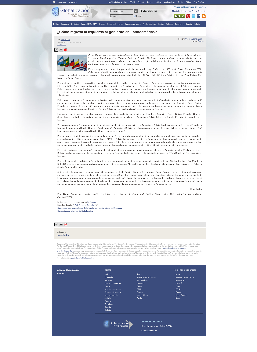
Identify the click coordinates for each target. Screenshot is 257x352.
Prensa (102, 24)
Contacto (73, 2)
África (158, 2)
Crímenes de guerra (133, 24)
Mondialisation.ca (179, 11)
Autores (61, 273)
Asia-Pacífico (199, 2)
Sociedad (75, 24)
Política (56, 24)
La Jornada (61, 45)
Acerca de (62, 2)
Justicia (161, 24)
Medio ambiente (149, 24)
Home (54, 2)
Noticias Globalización (68, 270)
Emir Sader (65, 40)
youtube (188, 16)
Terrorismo (179, 24)
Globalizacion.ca (149, 330)
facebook (198, 16)
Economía (65, 24)
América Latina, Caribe (117, 2)
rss (204, 16)
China (188, 2)
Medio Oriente (169, 2)
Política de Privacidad (151, 321)
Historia (197, 24)
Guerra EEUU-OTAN (89, 24)
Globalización (75, 12)
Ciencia (188, 24)
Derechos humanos (115, 24)
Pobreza (169, 24)
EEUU (132, 2)
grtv (179, 16)
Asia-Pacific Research (197, 11)
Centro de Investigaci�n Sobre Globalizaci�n (118, 324)
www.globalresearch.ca (65, 251)
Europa (150, 2)
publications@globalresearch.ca (174, 248)
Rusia (180, 2)
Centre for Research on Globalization (190, 7)
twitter (193, 16)
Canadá (141, 2)
